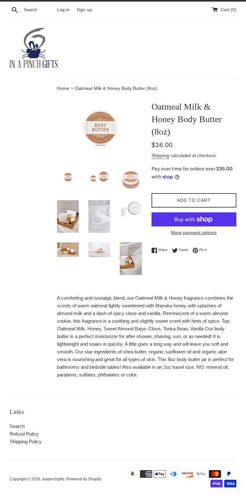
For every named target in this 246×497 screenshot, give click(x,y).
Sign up (84, 9)
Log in (63, 9)
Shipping (160, 155)
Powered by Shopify (83, 479)
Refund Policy (24, 434)
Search (17, 426)
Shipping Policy (26, 441)
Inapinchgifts (53, 479)
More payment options (194, 232)
